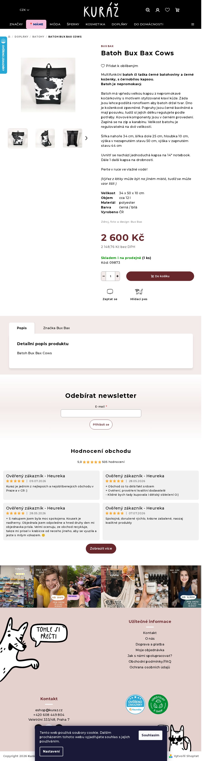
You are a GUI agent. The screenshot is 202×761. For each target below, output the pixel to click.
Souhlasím (150, 735)
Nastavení (51, 751)
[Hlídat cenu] (138, 295)
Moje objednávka (150, 650)
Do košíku (162, 276)
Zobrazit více (101, 548)
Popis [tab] (22, 328)
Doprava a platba (150, 644)
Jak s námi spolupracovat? (150, 656)
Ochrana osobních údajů (150, 667)
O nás (150, 638)
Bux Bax (107, 46)
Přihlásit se (101, 424)
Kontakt (150, 633)
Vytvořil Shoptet (186, 756)
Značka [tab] (56, 328)
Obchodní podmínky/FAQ (150, 661)
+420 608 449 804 (48, 715)
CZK (23, 10)
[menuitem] (16, 24)
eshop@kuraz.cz (49, 710)
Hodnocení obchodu (101, 451)
